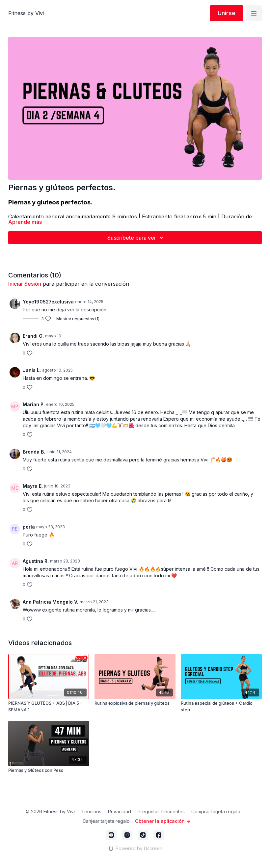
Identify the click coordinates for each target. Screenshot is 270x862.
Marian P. (34, 404)
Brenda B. (34, 452)
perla (29, 527)
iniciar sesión (24, 283)
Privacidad (119, 811)
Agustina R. (36, 561)
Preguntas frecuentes (161, 811)
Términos (91, 811)
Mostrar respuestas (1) (77, 318)
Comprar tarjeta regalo (215, 811)
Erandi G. (33, 336)
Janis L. (32, 370)
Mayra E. (33, 486)
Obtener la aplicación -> (162, 821)
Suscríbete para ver (131, 237)
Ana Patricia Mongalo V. (50, 602)
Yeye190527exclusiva (48, 301)
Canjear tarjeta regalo (106, 821)
